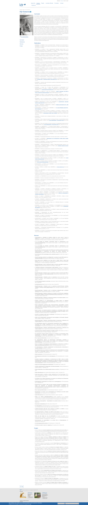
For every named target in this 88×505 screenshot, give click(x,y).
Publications (22, 42)
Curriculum (22, 39)
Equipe (38, 3)
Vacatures (33, 5)
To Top (21, 486)
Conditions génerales (26, 500)
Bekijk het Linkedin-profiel (30, 12)
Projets (42, 3)
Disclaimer (21, 500)
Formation (56, 3)
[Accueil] (23, 4)
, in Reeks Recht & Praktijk (57, 138)
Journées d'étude (49, 3)
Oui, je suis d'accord (61, 503)
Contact (61, 3)
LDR (29, 490)
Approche (33, 3)
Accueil (21, 9)
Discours (21, 44)
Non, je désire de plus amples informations (72, 503)
